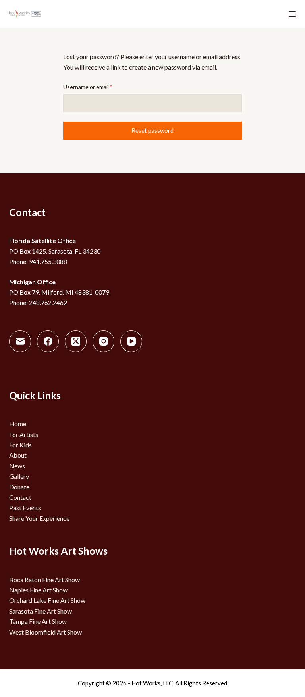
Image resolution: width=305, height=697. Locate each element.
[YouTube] (131, 341)
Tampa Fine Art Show (38, 621)
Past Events (25, 507)
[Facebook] (48, 341)
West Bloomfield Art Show (45, 632)
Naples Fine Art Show (38, 590)
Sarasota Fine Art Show (40, 611)
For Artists (23, 434)
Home (17, 423)
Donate (19, 487)
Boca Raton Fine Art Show (44, 579)
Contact (20, 497)
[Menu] (292, 13)
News (17, 466)
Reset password (152, 130)
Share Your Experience (39, 518)
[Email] (20, 341)
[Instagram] (103, 341)
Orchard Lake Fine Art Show (47, 600)
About (18, 455)
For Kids (20, 444)
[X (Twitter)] (76, 341)
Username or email (98, 86)
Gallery (19, 476)
